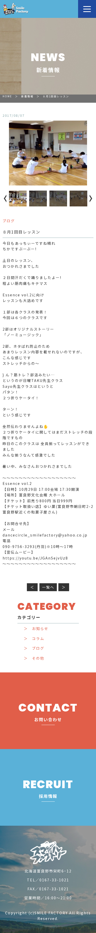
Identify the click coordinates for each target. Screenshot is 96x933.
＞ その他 (34, 658)
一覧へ (48, 587)
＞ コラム (34, 638)
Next (89, 198)
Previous (6, 198)
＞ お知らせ (36, 628)
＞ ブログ (34, 648)
